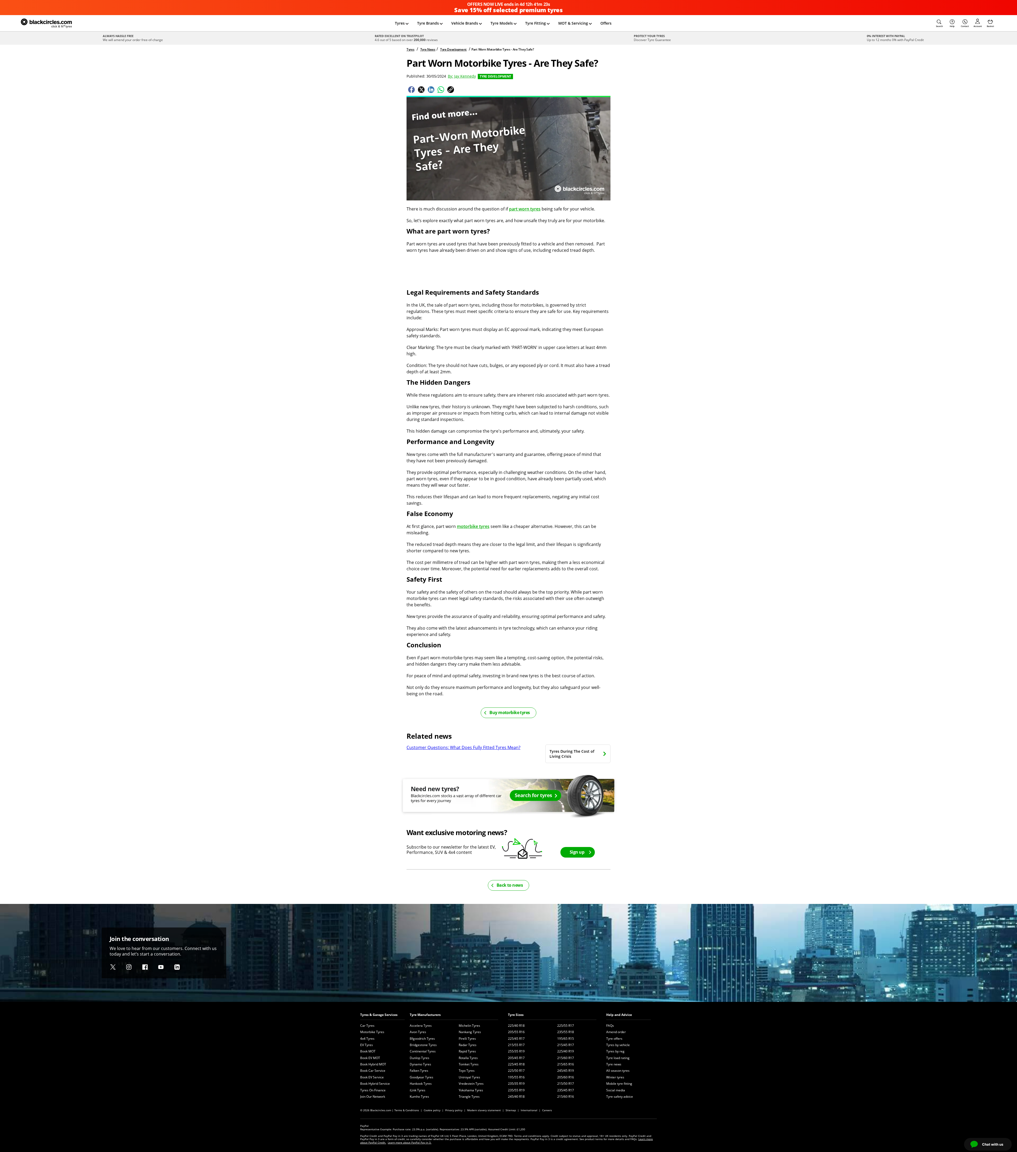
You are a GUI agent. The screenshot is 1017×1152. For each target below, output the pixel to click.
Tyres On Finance (373, 1090)
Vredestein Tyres (471, 1083)
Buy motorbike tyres (509, 712)
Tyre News (427, 49)
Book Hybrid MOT (373, 1064)
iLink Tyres (417, 1090)
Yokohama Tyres (471, 1090)
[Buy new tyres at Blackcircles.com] (508, 798)
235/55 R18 (565, 1032)
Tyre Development (453, 49)
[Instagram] (129, 967)
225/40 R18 (516, 1025)
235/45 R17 (565, 1090)
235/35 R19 (516, 1083)
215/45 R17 (565, 1045)
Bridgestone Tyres (423, 1045)
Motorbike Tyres (372, 1032)
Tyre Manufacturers (425, 1014)
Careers (547, 1110)
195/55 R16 (516, 1077)
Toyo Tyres (467, 1070)
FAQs (610, 1025)
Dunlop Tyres (419, 1058)
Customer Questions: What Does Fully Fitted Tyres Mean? (463, 747)
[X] (113, 967)
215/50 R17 (565, 1083)
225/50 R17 (516, 1070)
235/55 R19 (516, 1090)
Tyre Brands (428, 23)
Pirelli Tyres (467, 1038)
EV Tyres (366, 1045)
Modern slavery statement (484, 1110)
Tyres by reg (615, 1051)
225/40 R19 (565, 1051)
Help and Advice (619, 1014)
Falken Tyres (419, 1070)
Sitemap (511, 1110)
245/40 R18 (516, 1096)
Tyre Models (501, 23)
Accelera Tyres (421, 1025)
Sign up (577, 852)
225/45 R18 (516, 1064)
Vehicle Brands (464, 23)
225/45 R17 (516, 1038)
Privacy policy (453, 1110)
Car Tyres (367, 1025)
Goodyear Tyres (421, 1077)
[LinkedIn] (177, 967)
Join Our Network (372, 1096)
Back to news (510, 885)
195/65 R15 (565, 1038)
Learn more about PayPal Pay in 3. (409, 1142)
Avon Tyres (418, 1032)
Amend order (616, 1032)
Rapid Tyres (467, 1051)
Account (978, 26)
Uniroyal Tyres (469, 1077)
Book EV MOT (370, 1058)
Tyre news (613, 1064)
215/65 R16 (565, 1064)
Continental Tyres (423, 1051)
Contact (965, 26)
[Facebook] (145, 967)
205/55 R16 (516, 1032)
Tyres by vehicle (618, 1045)
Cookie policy (432, 1110)
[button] (939, 23)
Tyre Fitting (535, 23)
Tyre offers (614, 1038)
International (529, 1110)
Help (952, 26)
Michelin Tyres (469, 1025)
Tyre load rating (618, 1058)
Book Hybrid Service (375, 1083)
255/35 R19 (516, 1051)
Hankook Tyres (421, 1083)
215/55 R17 (516, 1045)
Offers (606, 23)
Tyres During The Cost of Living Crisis (572, 754)
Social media (615, 1090)
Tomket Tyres (469, 1064)
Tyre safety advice (619, 1096)
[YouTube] (161, 967)
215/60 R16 (565, 1096)
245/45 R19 (565, 1070)
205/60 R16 (565, 1077)
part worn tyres (525, 209)
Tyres (400, 23)
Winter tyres (615, 1077)
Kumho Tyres (419, 1096)
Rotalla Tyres (468, 1058)
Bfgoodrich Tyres (422, 1038)
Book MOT (368, 1051)
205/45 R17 (516, 1058)
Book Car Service (372, 1070)
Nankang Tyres (470, 1032)
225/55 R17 (565, 1025)
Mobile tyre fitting (619, 1083)
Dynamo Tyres (420, 1064)
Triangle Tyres (469, 1096)
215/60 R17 (565, 1058)
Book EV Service (372, 1077)
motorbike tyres (473, 526)
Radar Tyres (467, 1045)
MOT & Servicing (573, 23)
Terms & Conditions (406, 1110)
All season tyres (618, 1070)
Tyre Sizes (516, 1014)
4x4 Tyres (367, 1038)
